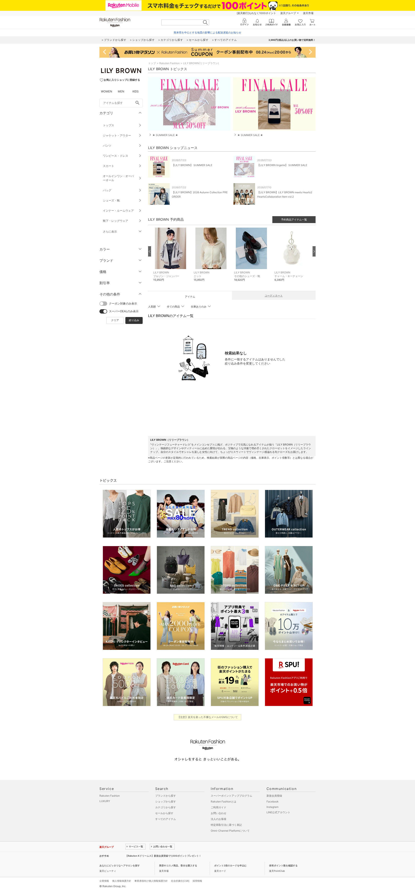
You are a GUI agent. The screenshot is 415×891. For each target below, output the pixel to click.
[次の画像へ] (314, 251)
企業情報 (104, 880)
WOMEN (106, 91)
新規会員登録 (274, 795)
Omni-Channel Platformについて (230, 830)
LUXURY (104, 801)
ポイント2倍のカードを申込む (230, 865)
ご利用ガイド (218, 807)
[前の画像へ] (149, 251)
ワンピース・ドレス (115, 155)
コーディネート (274, 295)
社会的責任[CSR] (180, 880)
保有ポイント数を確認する (283, 865)
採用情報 (197, 880)
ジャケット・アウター (117, 135)
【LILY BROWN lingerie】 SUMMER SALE (282, 165)
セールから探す (164, 813)
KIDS (135, 91)
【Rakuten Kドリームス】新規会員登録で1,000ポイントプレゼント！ (163, 855)
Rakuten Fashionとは (223, 801)
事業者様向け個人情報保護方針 (151, 880)
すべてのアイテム (165, 819)
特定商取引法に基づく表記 (226, 824)
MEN (121, 91)
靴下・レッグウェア (115, 220)
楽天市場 (308, 13)
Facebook (273, 801)
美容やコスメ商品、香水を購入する (178, 865)
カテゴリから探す (165, 807)
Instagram (272, 807)
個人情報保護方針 (121, 880)
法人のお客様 (218, 819)
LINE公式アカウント (278, 812)
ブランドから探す (165, 795)
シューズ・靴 (111, 200)
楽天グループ (288, 13)
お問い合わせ (218, 813)
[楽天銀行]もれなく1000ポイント (256, 13)
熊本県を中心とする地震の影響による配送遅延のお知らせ (207, 32)
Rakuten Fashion (169, 63)
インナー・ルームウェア (118, 210)
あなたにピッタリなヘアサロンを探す (119, 865)
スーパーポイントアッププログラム (231, 795)
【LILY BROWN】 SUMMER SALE (192, 165)
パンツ (107, 145)
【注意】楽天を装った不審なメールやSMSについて (207, 717)
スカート (108, 166)
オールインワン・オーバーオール (118, 178)
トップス (108, 125)
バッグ (107, 190)
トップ (152, 63)
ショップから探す (165, 801)
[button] (171, 258)
